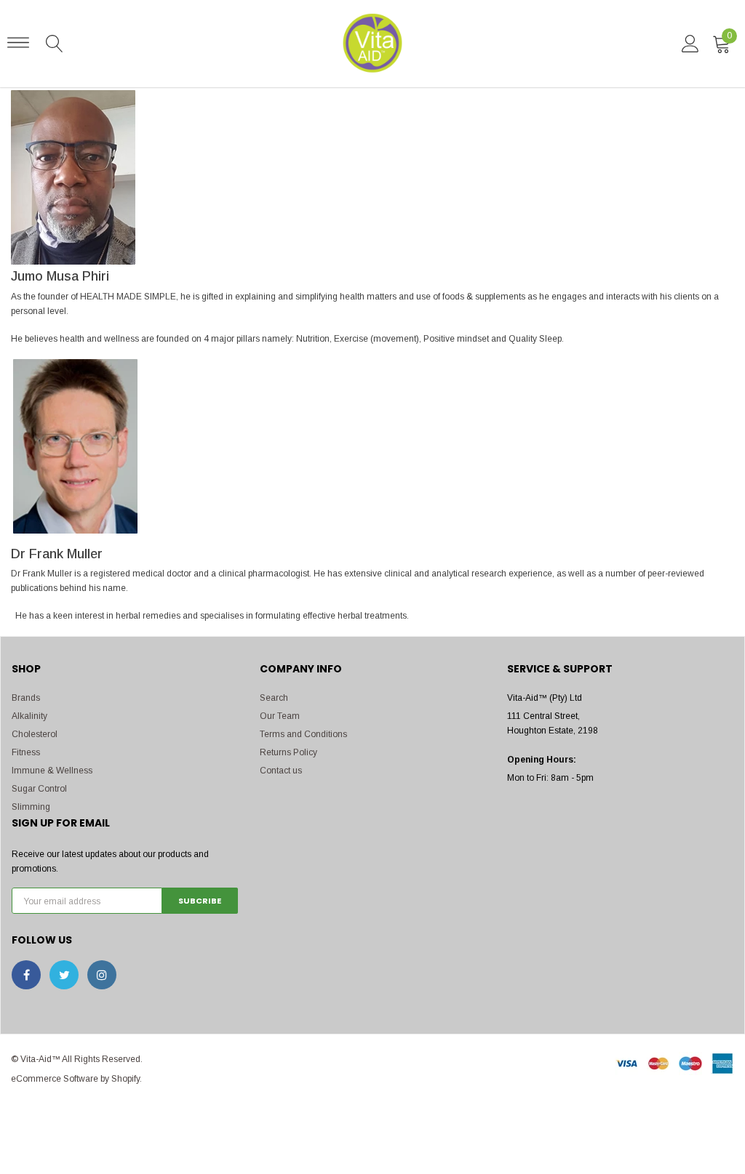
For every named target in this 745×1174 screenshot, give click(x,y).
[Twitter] (64, 974)
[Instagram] (101, 974)
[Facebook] (26, 974)
